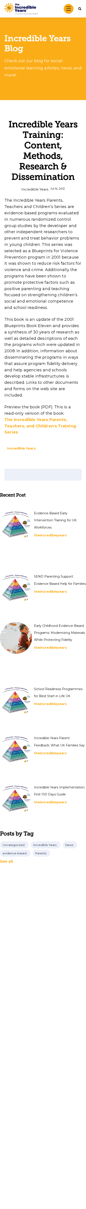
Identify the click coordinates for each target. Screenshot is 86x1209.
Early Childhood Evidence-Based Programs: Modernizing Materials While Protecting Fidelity (59, 633)
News (69, 845)
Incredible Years (34, 189)
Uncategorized (13, 845)
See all (6, 861)
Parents (40, 853)
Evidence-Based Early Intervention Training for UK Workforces (55, 520)
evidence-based (14, 853)
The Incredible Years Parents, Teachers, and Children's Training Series (40, 426)
